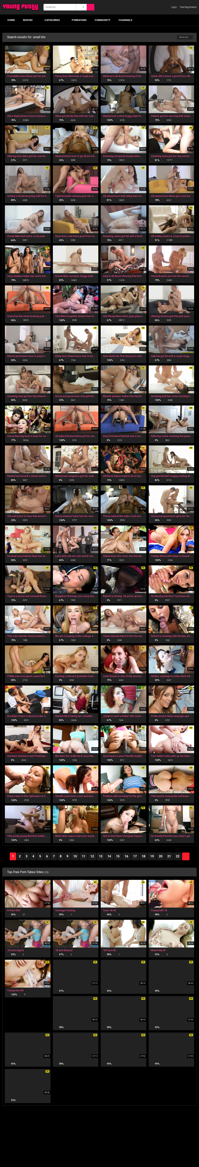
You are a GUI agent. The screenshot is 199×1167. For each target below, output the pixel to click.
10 (75, 856)
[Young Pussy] (21, 7)
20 (160, 856)
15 (118, 856)
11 (83, 856)
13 (100, 856)
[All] (81, 7)
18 (143, 856)
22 (177, 856)
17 (135, 856)
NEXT (185, 856)
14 (109, 856)
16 (126, 856)
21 (169, 856)
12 (92, 856)
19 (152, 856)
